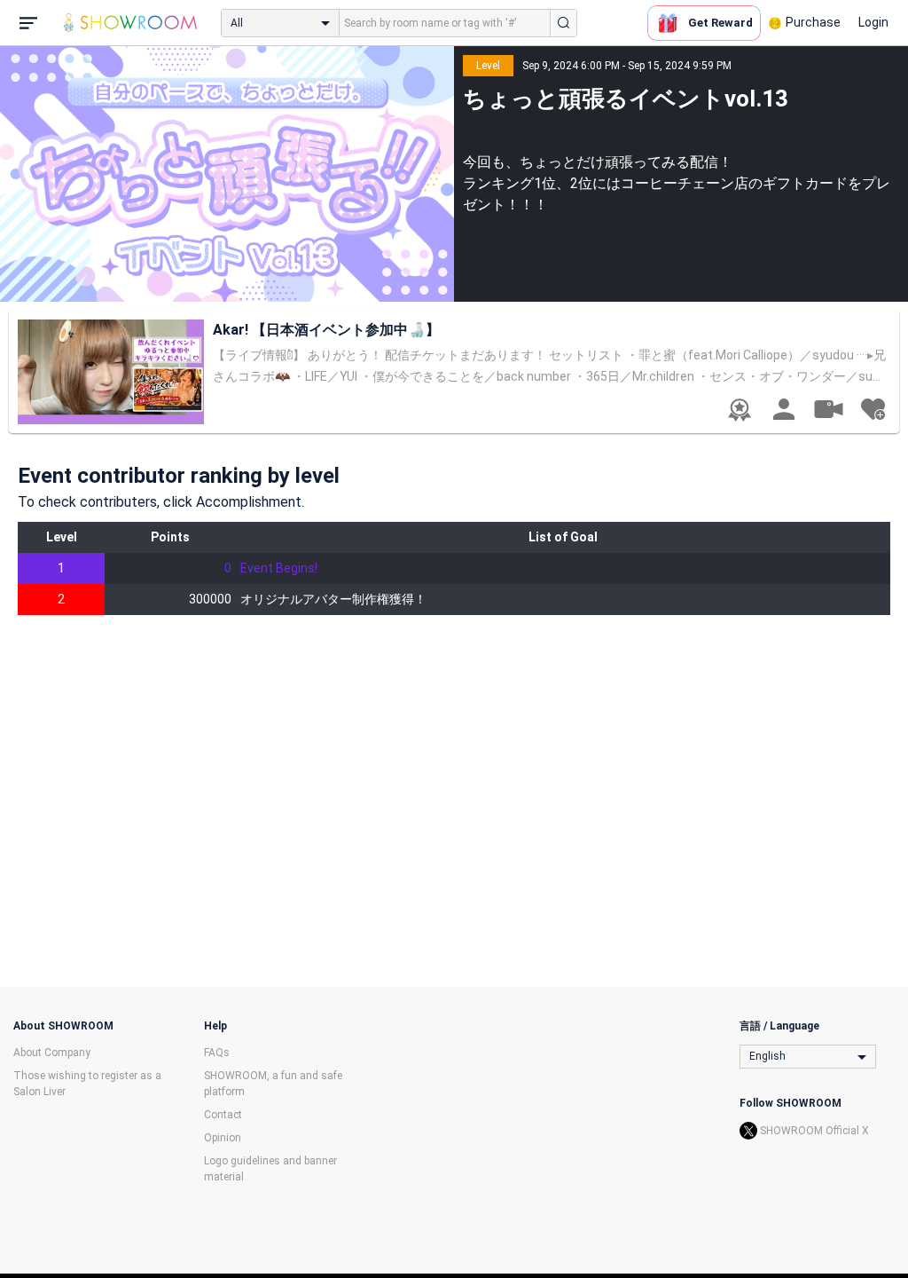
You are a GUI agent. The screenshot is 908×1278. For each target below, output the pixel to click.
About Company (51, 1052)
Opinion (222, 1138)
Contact (223, 1114)
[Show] (828, 408)
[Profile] (784, 409)
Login (873, 22)
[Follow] (872, 409)
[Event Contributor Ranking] (739, 410)
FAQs (217, 1052)
